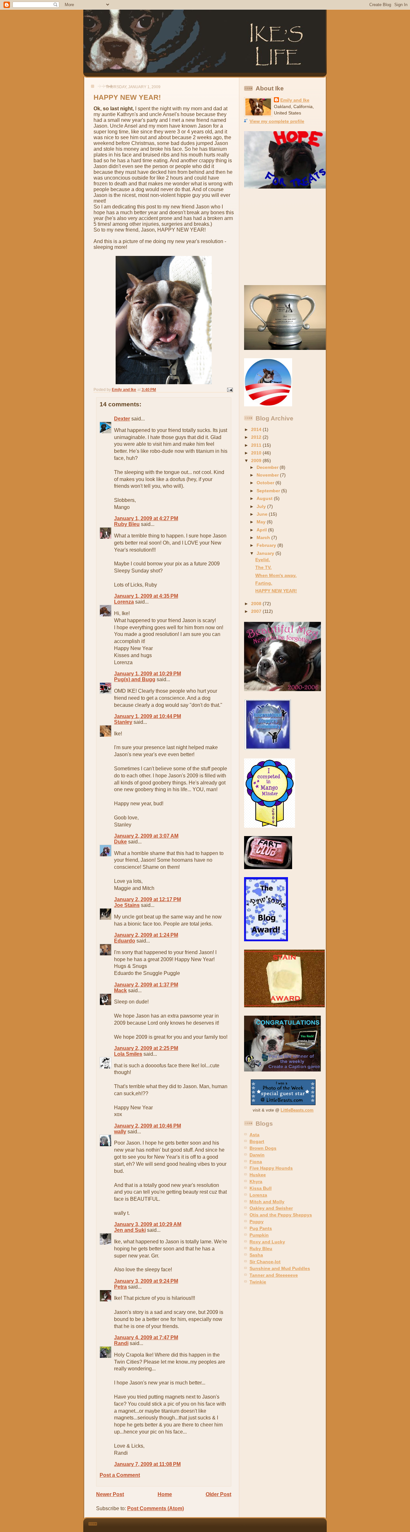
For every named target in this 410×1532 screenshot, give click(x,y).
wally (120, 1131)
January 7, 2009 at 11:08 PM (147, 1464)
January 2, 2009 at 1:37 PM (146, 984)
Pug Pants (261, 1228)
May (262, 521)
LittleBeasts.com (297, 1110)
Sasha (256, 1254)
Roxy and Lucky (267, 1241)
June (263, 514)
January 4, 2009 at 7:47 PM (146, 1337)
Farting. (263, 583)
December (268, 467)
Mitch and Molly (267, 1201)
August (265, 498)
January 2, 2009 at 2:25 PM (146, 1048)
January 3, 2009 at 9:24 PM (146, 1281)
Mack (120, 990)
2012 (257, 437)
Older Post (218, 1494)
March (264, 537)
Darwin (257, 1154)
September (269, 490)
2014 (257, 429)
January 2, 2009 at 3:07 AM (146, 836)
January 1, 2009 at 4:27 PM (146, 518)
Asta (254, 1134)
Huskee (258, 1174)
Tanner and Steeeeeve (274, 1275)
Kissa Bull (261, 1188)
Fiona (256, 1161)
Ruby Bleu (127, 524)
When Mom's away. (276, 575)
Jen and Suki (130, 1230)
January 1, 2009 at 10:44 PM (147, 716)
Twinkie (258, 1281)
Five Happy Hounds (271, 1168)
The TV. (263, 567)
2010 (257, 452)
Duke (120, 841)
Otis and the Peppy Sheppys (281, 1214)
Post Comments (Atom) (155, 1508)
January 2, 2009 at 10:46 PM (147, 1126)
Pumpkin (259, 1235)
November (268, 475)
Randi (121, 1343)
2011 (257, 445)
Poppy (257, 1221)
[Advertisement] (284, 237)
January (266, 553)
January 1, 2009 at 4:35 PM (146, 596)
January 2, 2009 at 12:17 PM (147, 899)
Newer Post (110, 1494)
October (266, 482)
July (262, 506)
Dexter (122, 418)
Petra (120, 1287)
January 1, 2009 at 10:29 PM (147, 673)
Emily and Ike (294, 100)
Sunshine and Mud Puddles (280, 1268)
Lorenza (124, 602)
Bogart (257, 1141)
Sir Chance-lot (265, 1261)
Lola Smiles (128, 1054)
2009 (257, 460)
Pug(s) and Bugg (134, 679)
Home (165, 1494)
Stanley (123, 722)
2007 (257, 611)
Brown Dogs (263, 1148)
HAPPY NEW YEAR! (276, 590)
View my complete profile (277, 121)
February (267, 545)
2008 (257, 603)
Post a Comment (120, 1475)
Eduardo (124, 941)
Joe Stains (127, 905)
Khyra (256, 1181)
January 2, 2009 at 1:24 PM (146, 935)
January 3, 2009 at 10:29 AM (147, 1224)
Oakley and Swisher (271, 1208)
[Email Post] (229, 389)
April (262, 529)
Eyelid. (262, 559)
